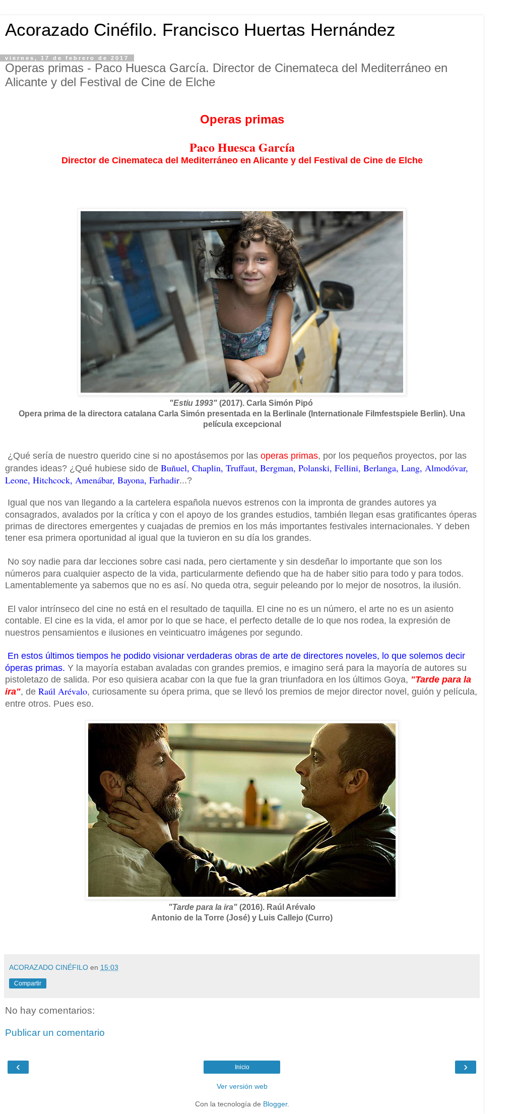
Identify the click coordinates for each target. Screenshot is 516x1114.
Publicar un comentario (55, 1032)
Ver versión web (242, 1086)
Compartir (27, 983)
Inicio (242, 1067)
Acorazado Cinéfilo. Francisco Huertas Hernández (200, 29)
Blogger (275, 1104)
